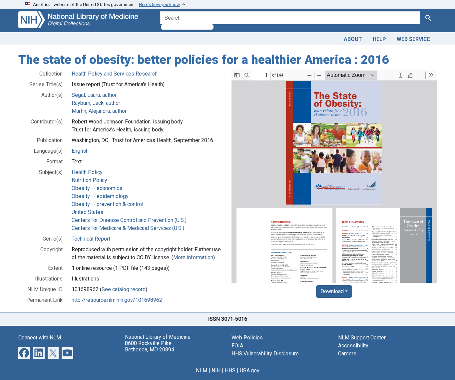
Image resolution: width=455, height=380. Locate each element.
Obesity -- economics (97, 188)
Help (379, 39)
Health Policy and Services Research (115, 74)
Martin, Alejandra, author (99, 111)
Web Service (413, 39)
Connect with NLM (39, 337)
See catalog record (124, 289)
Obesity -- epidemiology (100, 196)
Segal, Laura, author (94, 95)
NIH (216, 370)
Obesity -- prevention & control (107, 204)
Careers (347, 353)
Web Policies (247, 337)
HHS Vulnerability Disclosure (265, 353)
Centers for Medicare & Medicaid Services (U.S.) (128, 228)
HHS (230, 370)
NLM (201, 370)
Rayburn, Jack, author (96, 103)
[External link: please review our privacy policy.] (24, 352)
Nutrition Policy (89, 180)
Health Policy (87, 172)
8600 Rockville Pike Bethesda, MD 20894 (149, 346)
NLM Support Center (362, 337)
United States (87, 212)
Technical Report (91, 239)
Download (332, 291)
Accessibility (353, 345)
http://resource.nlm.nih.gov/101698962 (117, 300)
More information (193, 257)
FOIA (237, 345)
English (80, 151)
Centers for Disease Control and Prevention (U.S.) (129, 220)
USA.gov (249, 370)
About (353, 39)
